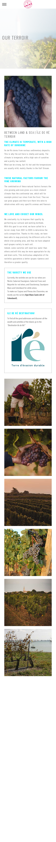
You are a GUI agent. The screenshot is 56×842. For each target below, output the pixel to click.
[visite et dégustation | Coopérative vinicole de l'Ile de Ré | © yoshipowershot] (28, 402)
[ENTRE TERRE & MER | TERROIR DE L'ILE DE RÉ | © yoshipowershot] (28, 452)
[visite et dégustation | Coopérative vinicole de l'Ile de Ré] (28, 652)
